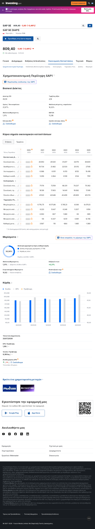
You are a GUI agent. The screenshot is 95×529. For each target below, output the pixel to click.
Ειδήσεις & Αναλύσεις (35, 61)
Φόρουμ (90, 61)
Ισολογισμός (57, 67)
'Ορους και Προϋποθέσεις (11, 514)
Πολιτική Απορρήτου (31, 514)
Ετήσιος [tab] (8, 142)
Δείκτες (80, 67)
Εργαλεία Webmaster (10, 456)
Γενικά (6, 61)
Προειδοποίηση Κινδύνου (50, 514)
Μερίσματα (89, 67)
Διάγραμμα (17, 61)
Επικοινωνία (54, 456)
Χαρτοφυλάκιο (8, 451)
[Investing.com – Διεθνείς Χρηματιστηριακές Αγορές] (13, 3)
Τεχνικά (79, 61)
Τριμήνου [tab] (20, 142)
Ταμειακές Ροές (69, 67)
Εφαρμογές (6, 446)
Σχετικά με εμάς (56, 446)
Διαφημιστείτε (55, 451)
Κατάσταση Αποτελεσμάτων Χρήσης (38, 67)
